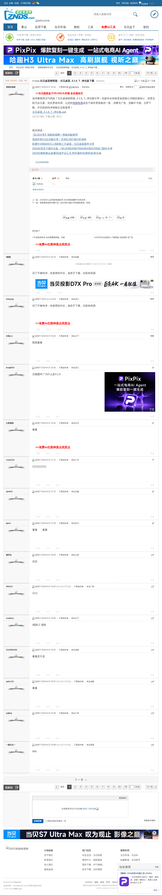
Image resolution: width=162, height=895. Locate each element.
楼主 (122, 87)
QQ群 (16, 3)
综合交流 (86, 855)
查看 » (156, 890)
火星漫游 (10, 423)
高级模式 (123, 798)
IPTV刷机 (98, 864)
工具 (90, 27)
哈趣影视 (124, 860)
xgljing (9, 713)
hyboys (40, 184)
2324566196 (11, 650)
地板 (152, 336)
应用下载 (40, 27)
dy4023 (9, 491)
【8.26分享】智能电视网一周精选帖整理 (55, 134)
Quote (49, 798)
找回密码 (134, 3)
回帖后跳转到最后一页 (56, 821)
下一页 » (81, 780)
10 (119, 73)
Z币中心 (94, 40)
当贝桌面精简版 (42, 162)
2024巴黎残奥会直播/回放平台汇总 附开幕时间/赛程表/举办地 (66, 153)
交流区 (70, 40)
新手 (120, 40)
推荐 (152, 257)
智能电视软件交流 (45, 67)
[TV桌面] (35, 81)
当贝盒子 (129, 27)
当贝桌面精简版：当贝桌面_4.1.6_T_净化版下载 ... (77, 67)
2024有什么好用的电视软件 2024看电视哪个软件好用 (62, 200)
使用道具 (142, 250)
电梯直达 (129, 87)
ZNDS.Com (18, 889)
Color (38, 798)
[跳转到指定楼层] (147, 87)
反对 (60, 293)
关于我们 (48, 855)
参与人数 (37, 178)
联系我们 (48, 860)
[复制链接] (100, 81)
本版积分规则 (149, 820)
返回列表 (62, 74)
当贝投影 (97, 855)
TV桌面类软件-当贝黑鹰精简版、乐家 (49, 237)
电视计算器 (41, 40)
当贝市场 (60, 27)
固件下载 (86, 864)
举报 (152, 250)
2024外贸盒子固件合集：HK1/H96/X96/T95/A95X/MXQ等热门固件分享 (72, 148)
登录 (118, 3)
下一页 (150, 73)
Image (42, 798)
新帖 (96, 882)
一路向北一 (11, 745)
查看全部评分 (38, 189)
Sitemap (115, 882)
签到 (146, 27)
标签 (102, 882)
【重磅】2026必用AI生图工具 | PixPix (135, 873)
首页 (6, 3)
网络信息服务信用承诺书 (92, 885)
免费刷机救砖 (139, 40)
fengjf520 (10, 368)
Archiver (88, 882)
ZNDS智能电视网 (4, 67)
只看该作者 (63, 87)
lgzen (8, 523)
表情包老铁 (11, 87)
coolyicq (10, 618)
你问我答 (128, 40)
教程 (77, 27)
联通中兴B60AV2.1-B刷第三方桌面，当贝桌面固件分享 (63, 144)
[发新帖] (11, 73)
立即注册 (125, 3)
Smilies (57, 798)
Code (53, 798)
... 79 (125, 73)
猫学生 (9, 555)
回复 (38, 250)
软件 (108, 882)
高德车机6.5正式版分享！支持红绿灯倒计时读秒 (59, 139)
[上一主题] (139, 81)
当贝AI (134, 855)
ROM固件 (150, 40)
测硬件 (78, 40)
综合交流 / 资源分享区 (25, 67)
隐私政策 (48, 869)
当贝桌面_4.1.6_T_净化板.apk (49, 112)
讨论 (33, 40)
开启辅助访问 (114, 2)
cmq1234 (10, 460)
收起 (150, 178)
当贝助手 (135, 860)
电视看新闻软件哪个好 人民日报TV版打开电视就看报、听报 (65, 203)
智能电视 (78, 103)
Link (45, 798)
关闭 (157, 867)
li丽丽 (8, 257)
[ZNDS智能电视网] (19, 21)
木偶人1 (9, 336)
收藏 (11, 3)
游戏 (28, 40)
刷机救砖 (97, 860)
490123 (9, 586)
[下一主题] (150, 81)
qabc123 (10, 681)
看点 (24, 27)
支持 (48, 293)
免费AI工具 (108, 27)
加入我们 (48, 864)
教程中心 (86, 860)
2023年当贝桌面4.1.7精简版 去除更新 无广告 (114, 237)
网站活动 (86, 40)
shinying (10, 299)
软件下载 (21, 40)
